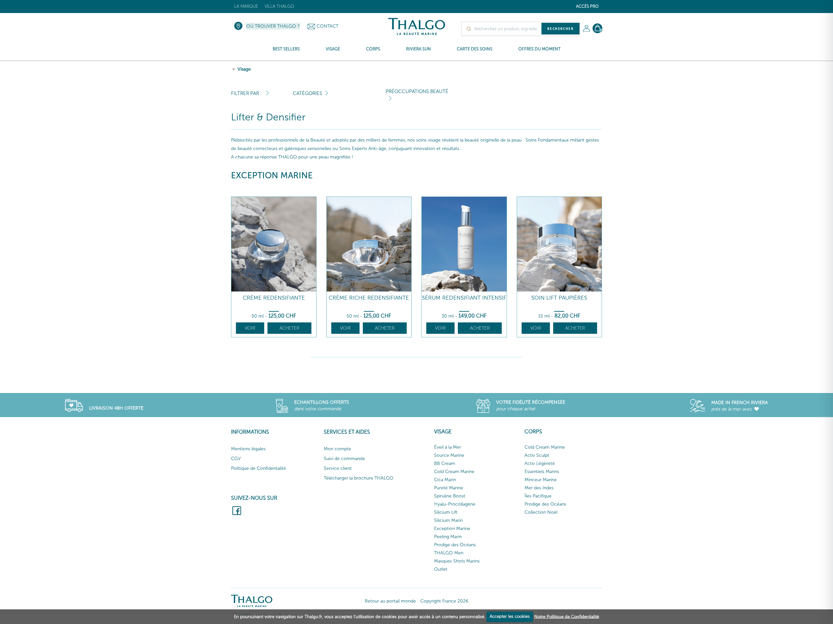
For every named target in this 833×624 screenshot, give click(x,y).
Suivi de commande (344, 458)
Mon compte (337, 449)
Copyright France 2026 (444, 601)
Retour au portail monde (390, 601)
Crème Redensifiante (274, 298)
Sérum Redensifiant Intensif (464, 298)
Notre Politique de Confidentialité (566, 616)
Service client (338, 468)
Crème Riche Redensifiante (369, 298)
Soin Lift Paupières (559, 298)
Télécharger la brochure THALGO (358, 478)
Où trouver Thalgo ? (273, 26)
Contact (327, 26)
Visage (244, 69)
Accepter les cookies (510, 616)
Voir (250, 328)
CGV (236, 458)
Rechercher (560, 28)
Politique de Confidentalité (258, 468)
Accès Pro (587, 6)
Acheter (289, 328)
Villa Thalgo (279, 6)
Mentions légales (248, 449)
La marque (246, 6)
